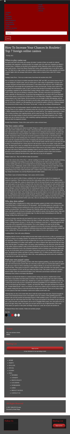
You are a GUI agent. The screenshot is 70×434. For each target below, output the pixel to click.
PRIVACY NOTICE (11, 28)
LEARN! (8, 12)
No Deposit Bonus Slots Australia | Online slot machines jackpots (22, 308)
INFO (7, 14)
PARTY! (11, 363)
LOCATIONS (9, 22)
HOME (11, 360)
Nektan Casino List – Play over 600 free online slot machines (21, 156)
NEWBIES (9, 16)
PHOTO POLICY (11, 20)
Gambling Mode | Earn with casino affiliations (17, 233)
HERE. (8, 334)
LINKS (8, 26)
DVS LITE (12, 365)
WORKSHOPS (10, 24)
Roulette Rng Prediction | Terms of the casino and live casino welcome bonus (26, 122)
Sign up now (35, 348)
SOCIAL (11, 368)
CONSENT (9, 18)
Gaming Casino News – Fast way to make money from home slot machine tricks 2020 (28, 77)
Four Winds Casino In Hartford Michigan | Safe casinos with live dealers (24, 175)
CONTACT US (10, 30)
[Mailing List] (12, 426)
